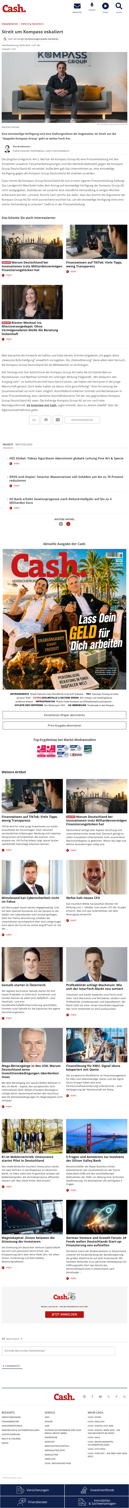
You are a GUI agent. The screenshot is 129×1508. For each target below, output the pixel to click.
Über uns (50, 1458)
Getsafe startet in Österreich (24, 985)
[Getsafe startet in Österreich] (32, 964)
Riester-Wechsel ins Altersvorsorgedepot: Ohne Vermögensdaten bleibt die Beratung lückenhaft (30, 328)
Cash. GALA (94, 1437)
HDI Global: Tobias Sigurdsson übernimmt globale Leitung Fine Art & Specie (66, 458)
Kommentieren (82, 420)
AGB (47, 1425)
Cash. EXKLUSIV (96, 1421)
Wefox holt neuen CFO (83, 898)
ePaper (49, 1421)
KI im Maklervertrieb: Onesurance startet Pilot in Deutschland (27, 1159)
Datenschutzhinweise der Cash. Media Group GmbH (63, 1432)
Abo (47, 1417)
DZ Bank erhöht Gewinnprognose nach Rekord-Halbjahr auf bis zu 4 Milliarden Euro (60, 501)
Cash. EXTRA (94, 1417)
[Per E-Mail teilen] (58, 420)
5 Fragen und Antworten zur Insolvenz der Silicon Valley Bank (95, 1159)
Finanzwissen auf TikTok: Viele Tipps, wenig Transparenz (94, 264)
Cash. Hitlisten (96, 1448)
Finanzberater (10, 1421)
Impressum (51, 1437)
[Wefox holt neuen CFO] (96, 877)
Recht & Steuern (11, 1438)
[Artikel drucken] (46, 420)
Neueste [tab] (8, 444)
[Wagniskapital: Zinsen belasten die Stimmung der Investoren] (32, 1217)
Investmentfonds (12, 1425)
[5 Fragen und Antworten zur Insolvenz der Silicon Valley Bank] (96, 1136)
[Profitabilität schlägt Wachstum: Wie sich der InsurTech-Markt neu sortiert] (96, 964)
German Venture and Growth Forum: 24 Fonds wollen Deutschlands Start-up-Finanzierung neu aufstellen (96, 1241)
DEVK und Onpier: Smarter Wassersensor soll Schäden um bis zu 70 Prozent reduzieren (66, 478)
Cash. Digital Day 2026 (100, 1425)
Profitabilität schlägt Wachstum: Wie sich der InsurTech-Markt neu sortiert (94, 987)
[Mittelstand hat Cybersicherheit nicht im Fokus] (32, 877)
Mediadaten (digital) (57, 1445)
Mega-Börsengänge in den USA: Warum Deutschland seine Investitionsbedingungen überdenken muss (31, 1071)
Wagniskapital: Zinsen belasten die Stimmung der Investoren (28, 1239)
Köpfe (5, 1443)
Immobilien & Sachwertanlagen (20, 1430)
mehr (9, 275)
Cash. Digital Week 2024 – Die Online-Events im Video (104, 1432)
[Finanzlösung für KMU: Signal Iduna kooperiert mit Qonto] (96, 1045)
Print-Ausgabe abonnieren (64, 725)
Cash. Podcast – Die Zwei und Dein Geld (107, 1455)
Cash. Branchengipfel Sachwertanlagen (101, 1443)
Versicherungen (11, 1417)
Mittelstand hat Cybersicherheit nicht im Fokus (30, 900)
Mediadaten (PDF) (55, 1450)
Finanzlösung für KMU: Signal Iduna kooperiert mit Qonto (93, 1067)
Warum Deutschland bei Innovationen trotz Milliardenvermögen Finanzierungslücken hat (32, 266)
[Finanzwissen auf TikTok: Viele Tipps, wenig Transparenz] (96, 242)
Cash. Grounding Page (58, 1463)
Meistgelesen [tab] (23, 444)
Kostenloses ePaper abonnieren (64, 715)
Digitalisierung (11, 1434)
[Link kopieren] (34, 420)
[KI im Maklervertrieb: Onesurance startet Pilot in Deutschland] (32, 1136)
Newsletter (51, 1454)
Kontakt (50, 1441)
